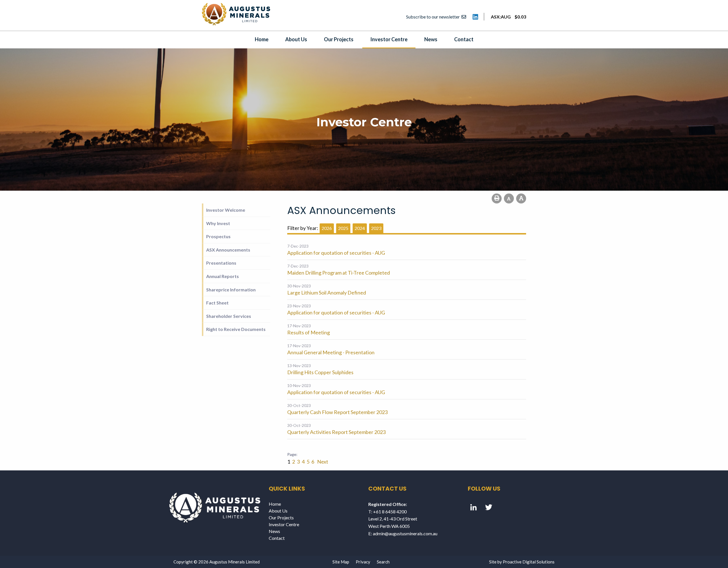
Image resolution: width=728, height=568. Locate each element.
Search (383, 561)
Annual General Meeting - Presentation (331, 352)
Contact (463, 39)
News (430, 39)
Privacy (363, 561)
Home (261, 39)
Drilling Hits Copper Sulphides (320, 372)
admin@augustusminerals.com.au (405, 533)
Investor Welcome (225, 210)
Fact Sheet (217, 302)
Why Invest (218, 223)
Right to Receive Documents (236, 329)
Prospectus (218, 236)
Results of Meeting (308, 332)
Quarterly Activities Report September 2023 (336, 432)
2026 (327, 228)
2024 (360, 228)
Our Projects (338, 39)
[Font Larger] (521, 198)
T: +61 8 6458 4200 (387, 511)
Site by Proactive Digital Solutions (522, 561)
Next (322, 461)
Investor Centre (389, 39)
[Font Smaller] (509, 198)
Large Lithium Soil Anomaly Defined (326, 292)
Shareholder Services (228, 316)
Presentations (221, 263)
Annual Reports (222, 276)
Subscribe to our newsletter (434, 16)
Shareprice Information (231, 289)
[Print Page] (497, 198)
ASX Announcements (228, 249)
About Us (296, 39)
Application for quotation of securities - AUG (336, 253)
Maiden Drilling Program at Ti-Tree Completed (338, 272)
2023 (376, 228)
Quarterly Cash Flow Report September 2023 (337, 412)
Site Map (340, 561)
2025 (343, 228)
